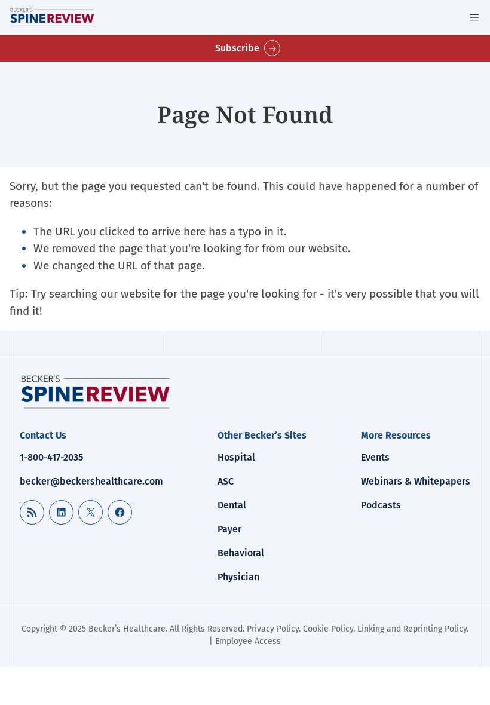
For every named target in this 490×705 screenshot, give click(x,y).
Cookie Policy (328, 629)
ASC (226, 481)
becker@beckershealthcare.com (91, 481)
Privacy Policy (273, 629)
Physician (238, 577)
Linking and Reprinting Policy (412, 629)
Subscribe (237, 48)
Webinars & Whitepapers (415, 481)
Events (375, 457)
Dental (232, 505)
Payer (229, 529)
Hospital (236, 457)
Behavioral (241, 553)
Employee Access (248, 641)
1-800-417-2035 (51, 457)
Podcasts (381, 505)
